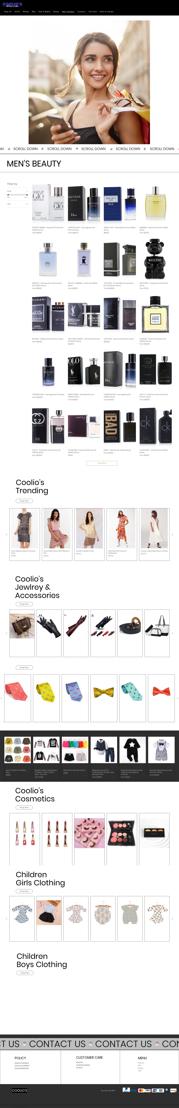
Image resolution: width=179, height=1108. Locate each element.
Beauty (140, 1068)
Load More (102, 463)
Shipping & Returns (22, 1063)
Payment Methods (21, 1068)
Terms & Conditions (22, 1065)
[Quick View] (25, 528)
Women (141, 1063)
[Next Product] (172, 534)
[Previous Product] (6, 534)
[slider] (8, 195)
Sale (139, 1071)
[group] (89, 534)
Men (139, 1065)
